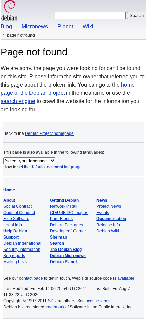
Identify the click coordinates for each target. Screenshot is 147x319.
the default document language (53, 167)
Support (11, 237)
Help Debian (15, 231)
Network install (63, 206)
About (9, 200)
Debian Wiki (107, 231)
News (101, 200)
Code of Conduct (19, 212)
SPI (51, 300)
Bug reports (14, 255)
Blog (6, 26)
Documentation (111, 218)
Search (57, 243)
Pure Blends (61, 218)
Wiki (88, 26)
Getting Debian (64, 200)
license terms (98, 300)
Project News (108, 206)
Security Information (21, 249)
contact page (31, 278)
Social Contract (17, 206)
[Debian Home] (9, 11)
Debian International (22, 243)
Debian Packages (66, 224)
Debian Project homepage (49, 133)
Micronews (35, 26)
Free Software (16, 218)
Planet (65, 26)
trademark (54, 307)
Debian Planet (63, 261)
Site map (58, 237)
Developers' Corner (68, 231)
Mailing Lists (15, 261)
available (125, 278)
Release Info (108, 224)
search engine (18, 101)
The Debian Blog (66, 249)
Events (102, 212)
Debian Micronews (68, 255)
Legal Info (12, 224)
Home (9, 190)
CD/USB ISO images (69, 212)
